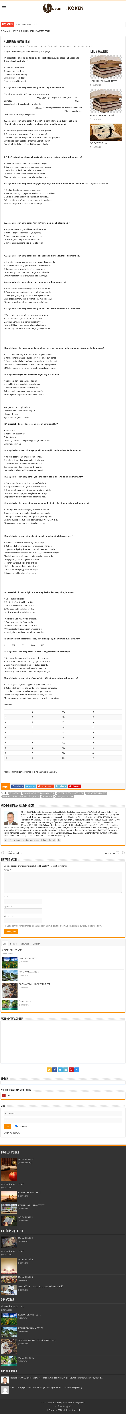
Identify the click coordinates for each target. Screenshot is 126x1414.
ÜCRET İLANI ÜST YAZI (12, 950)
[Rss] (49, 1069)
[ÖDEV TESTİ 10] (9, 1169)
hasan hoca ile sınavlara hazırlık (39, 793)
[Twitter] (60, 1069)
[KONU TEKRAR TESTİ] (9, 1196)
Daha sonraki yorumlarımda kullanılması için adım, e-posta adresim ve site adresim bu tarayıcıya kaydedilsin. (54, 926)
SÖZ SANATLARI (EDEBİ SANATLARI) (32, 24)
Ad (6, 897)
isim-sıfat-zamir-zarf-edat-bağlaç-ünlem (21, 797)
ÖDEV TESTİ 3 (25, 1277)
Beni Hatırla (22, 1127)
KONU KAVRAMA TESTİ (29, 972)
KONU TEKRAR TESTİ (102, 115)
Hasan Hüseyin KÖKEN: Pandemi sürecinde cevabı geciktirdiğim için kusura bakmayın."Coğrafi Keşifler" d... (56, 1378)
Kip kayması (47, 797)
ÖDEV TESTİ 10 (98, 143)
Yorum (7, 870)
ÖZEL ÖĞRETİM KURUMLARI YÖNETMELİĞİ (41, 1286)
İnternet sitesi (10, 916)
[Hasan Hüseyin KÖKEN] (63, 7)
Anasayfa (6, 31)
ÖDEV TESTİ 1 (25, 1217)
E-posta (8, 906)
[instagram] (76, 1069)
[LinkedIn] (65, 1069)
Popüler (13, 944)
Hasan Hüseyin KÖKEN (15, 46)
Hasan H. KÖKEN (54, 1403)
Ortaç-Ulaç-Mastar (65, 797)
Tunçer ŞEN (80, 1403)
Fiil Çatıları (15, 793)
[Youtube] (71, 1069)
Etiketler (36, 944)
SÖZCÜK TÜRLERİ (20, 31)
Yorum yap (67, 46)
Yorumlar (25, 944)
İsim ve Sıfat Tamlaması (96, 793)
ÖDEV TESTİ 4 (25, 1238)
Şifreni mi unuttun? (12, 1133)
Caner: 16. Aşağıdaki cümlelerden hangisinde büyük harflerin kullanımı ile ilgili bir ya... (47, 1387)
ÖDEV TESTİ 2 (25, 1259)
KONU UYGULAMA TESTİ (103, 81)
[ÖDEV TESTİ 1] (9, 1221)
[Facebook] (54, 1069)
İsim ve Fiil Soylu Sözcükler (70, 793)
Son (4, 944)
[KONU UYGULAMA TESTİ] (9, 1209)
